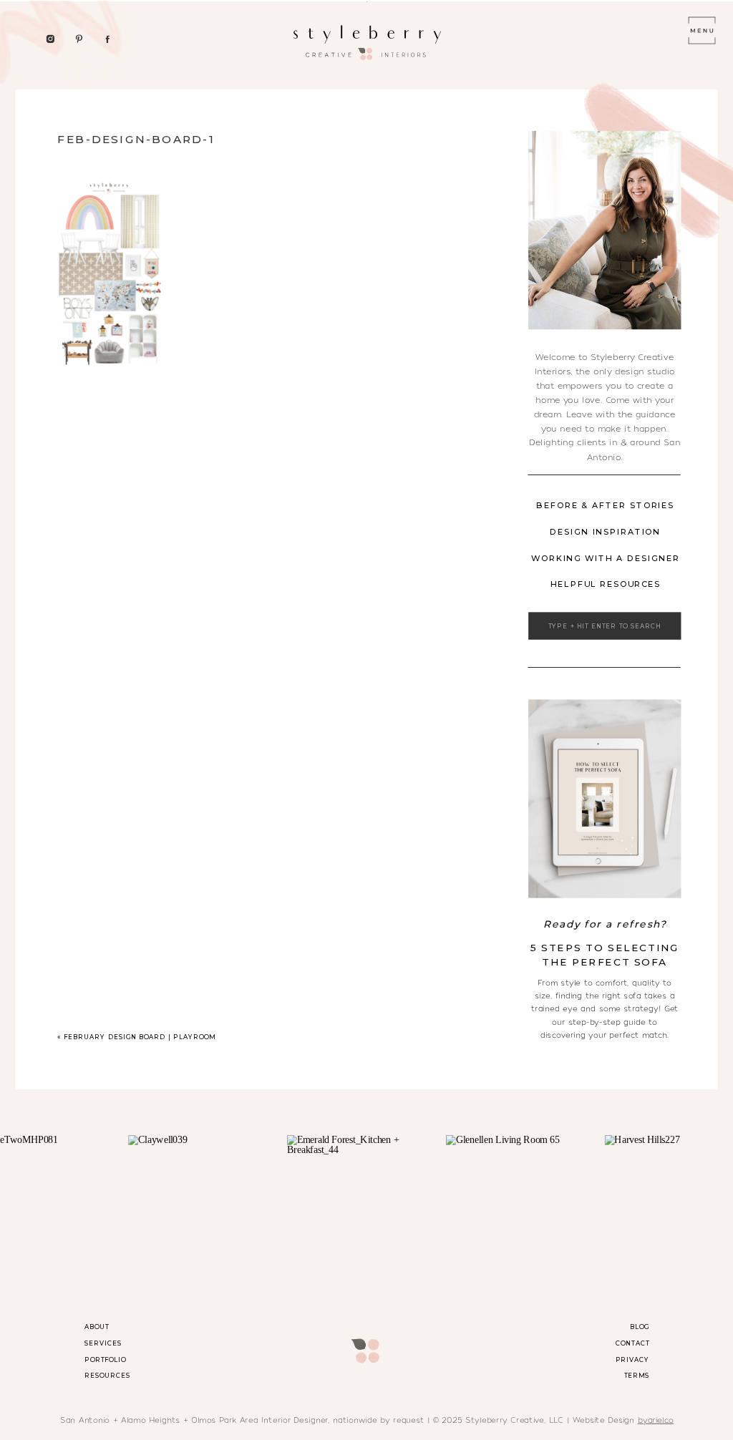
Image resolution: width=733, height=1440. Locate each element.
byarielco (656, 1420)
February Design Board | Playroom (139, 1037)
